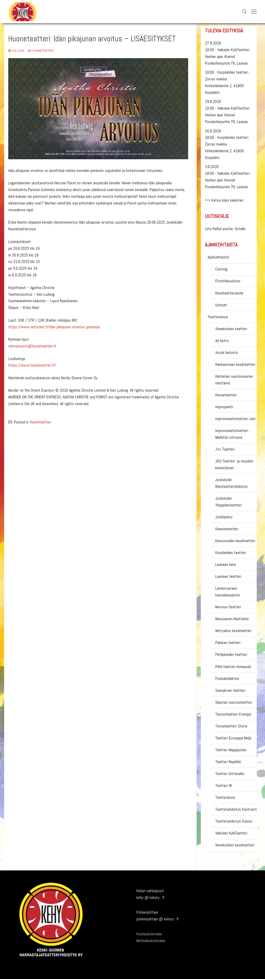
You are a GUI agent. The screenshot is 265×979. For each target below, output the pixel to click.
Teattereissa (218, 317)
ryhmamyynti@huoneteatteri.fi (32, 346)
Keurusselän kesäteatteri (235, 540)
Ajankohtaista (218, 257)
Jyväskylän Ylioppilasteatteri (228, 502)
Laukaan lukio (225, 564)
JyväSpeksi (223, 517)
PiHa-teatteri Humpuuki (233, 666)
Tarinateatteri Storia (231, 726)
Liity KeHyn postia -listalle (225, 228)
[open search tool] (244, 11)
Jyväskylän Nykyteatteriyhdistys (231, 483)
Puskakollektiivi (227, 678)
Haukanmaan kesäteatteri (235, 364)
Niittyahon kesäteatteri (233, 630)
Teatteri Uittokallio (229, 773)
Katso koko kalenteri (227, 200)
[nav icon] (254, 11)
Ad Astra (222, 340)
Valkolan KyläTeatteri (231, 833)
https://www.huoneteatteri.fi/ (32, 365)
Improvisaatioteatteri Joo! (235, 418)
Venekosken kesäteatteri (234, 845)
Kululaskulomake (149, 934)
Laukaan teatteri (228, 576)
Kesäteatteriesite (229, 293)
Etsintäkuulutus (227, 281)
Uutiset (221, 305)
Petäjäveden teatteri (231, 654)
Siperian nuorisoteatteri (233, 702)
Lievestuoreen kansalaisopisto (227, 592)
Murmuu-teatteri (228, 607)
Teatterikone (225, 797)
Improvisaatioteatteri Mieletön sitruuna (231, 434)
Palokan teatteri (227, 642)
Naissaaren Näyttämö (232, 618)
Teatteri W (223, 785)
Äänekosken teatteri (231, 328)
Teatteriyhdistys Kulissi (233, 821)
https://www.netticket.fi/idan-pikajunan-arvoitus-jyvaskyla (54, 327)
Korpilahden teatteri (230, 552)
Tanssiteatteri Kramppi (233, 714)
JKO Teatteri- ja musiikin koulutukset (234, 464)
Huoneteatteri (43, 50)
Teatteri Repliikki (228, 761)
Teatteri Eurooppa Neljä (233, 738)
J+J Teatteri (225, 449)
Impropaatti (224, 406)
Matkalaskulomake (150, 940)
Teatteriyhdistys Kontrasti (236, 809)
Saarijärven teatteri (230, 690)
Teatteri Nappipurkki (230, 750)
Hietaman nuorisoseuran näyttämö (234, 380)
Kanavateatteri (226, 529)
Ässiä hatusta (226, 352)
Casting (221, 269)
